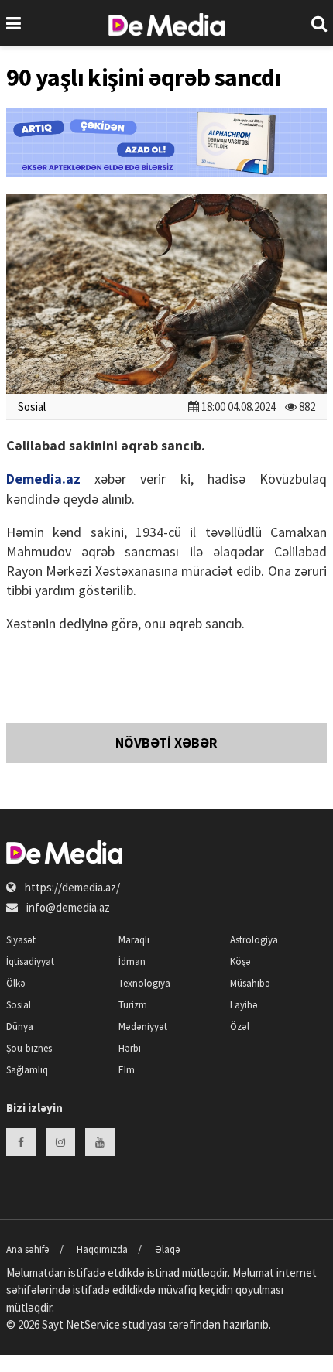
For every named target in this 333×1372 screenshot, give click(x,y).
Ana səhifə (28, 1249)
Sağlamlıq (27, 1069)
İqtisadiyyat (30, 961)
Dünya (19, 1026)
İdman (132, 961)
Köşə (240, 961)
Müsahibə (250, 983)
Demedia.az (43, 479)
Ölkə (16, 983)
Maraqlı (133, 939)
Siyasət (21, 939)
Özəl (239, 1026)
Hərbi (129, 1048)
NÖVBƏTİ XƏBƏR (166, 742)
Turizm (132, 1004)
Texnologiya (144, 983)
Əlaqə (167, 1249)
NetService (93, 1324)
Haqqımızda (102, 1249)
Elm (126, 1069)
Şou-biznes (29, 1048)
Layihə (244, 1004)
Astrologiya (254, 939)
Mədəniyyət (142, 1026)
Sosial (32, 406)
